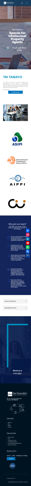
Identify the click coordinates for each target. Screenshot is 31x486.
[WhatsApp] (27, 247)
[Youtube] (27, 243)
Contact (11, 458)
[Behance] (27, 255)
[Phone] (27, 251)
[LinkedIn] (27, 239)
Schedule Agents (15, 92)
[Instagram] (27, 235)
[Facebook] (27, 230)
